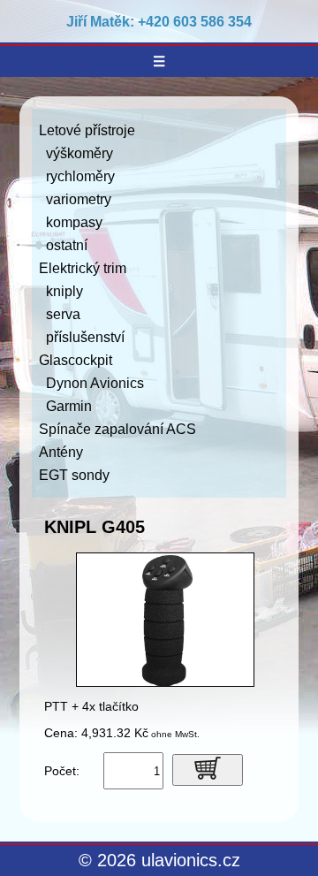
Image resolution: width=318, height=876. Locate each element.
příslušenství (85, 337)
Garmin (69, 406)
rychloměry (80, 176)
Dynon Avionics (95, 383)
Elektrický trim (82, 268)
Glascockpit (75, 360)
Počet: (62, 771)
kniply (64, 291)
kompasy (74, 222)
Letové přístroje (87, 130)
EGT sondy (74, 475)
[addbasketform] (207, 770)
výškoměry (79, 153)
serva (63, 314)
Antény (61, 452)
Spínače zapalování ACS (117, 429)
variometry (78, 199)
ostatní (66, 245)
